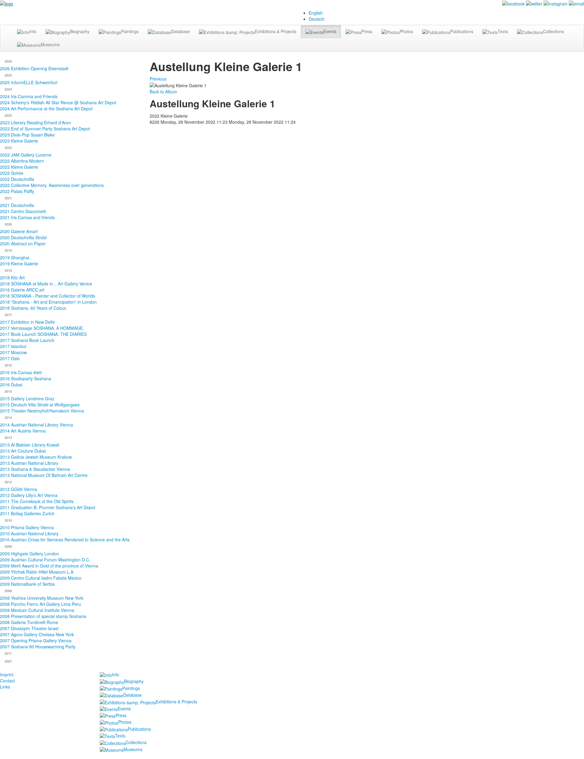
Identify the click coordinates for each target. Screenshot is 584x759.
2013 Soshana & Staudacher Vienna (35, 469)
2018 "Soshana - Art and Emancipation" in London (48, 302)
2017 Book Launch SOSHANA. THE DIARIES (43, 334)
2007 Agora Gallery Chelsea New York (37, 634)
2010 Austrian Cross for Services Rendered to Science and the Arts (65, 539)
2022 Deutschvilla (17, 179)
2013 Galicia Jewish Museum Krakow (36, 457)
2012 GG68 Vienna (18, 489)
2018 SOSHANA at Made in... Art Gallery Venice (46, 284)
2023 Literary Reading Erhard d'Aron (35, 122)
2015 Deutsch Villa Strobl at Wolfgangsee (40, 405)
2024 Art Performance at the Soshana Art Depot (46, 108)
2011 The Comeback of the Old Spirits (37, 501)
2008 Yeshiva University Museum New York (41, 598)
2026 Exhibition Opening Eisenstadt (34, 68)
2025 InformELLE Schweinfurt (28, 82)
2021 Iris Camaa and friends (27, 217)
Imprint (6, 674)
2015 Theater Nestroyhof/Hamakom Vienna (42, 411)
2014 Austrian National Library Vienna (36, 425)
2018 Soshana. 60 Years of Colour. (33, 308)
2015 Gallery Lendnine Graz (27, 398)
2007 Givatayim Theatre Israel (29, 628)
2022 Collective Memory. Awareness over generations (52, 185)
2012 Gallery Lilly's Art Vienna (28, 495)
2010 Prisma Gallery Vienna (27, 527)
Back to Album (163, 91)
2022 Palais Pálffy (17, 191)
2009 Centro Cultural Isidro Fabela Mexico (41, 578)
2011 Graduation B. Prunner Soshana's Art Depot (47, 507)
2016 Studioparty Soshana (25, 378)
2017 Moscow (13, 352)
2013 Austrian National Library (29, 463)
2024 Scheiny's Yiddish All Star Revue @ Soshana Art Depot (58, 102)
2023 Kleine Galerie (19, 141)
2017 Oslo (10, 358)
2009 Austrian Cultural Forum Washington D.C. (45, 560)
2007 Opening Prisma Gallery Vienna (35, 640)
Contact (7, 681)
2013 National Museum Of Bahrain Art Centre (44, 475)
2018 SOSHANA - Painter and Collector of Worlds (47, 296)
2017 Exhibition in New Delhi (27, 322)
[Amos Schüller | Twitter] (534, 3)
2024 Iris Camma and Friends (28, 96)
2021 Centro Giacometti (23, 211)
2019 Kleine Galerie (19, 263)
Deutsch (317, 19)
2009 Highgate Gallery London (29, 553)
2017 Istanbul (13, 346)
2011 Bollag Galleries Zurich (27, 513)
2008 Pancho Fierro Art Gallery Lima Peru (40, 604)
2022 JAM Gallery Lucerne (25, 155)
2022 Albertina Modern (22, 161)
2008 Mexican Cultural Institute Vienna (37, 610)
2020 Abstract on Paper (23, 243)
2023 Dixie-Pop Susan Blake (27, 135)
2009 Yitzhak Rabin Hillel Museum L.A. (37, 572)
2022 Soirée (11, 173)
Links (5, 687)
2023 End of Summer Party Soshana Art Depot (45, 129)
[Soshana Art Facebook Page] (513, 3)
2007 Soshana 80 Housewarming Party (37, 646)
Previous (158, 79)
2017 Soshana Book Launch (27, 340)
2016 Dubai (11, 384)
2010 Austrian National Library (29, 533)
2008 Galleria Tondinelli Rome (29, 622)
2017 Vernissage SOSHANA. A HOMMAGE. (42, 328)
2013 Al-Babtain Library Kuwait (29, 445)
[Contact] (576, 3)
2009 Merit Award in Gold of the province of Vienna (49, 566)
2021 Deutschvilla (17, 205)
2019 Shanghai (14, 257)
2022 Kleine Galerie (19, 167)
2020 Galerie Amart (19, 231)
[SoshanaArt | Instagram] (556, 3)
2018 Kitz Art (12, 277)
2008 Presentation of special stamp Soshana (43, 616)
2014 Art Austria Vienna (23, 431)
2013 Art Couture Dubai (23, 451)
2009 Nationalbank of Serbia (27, 584)
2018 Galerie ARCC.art (22, 290)
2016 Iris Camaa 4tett (21, 372)
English (316, 13)
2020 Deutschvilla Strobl (23, 237)
